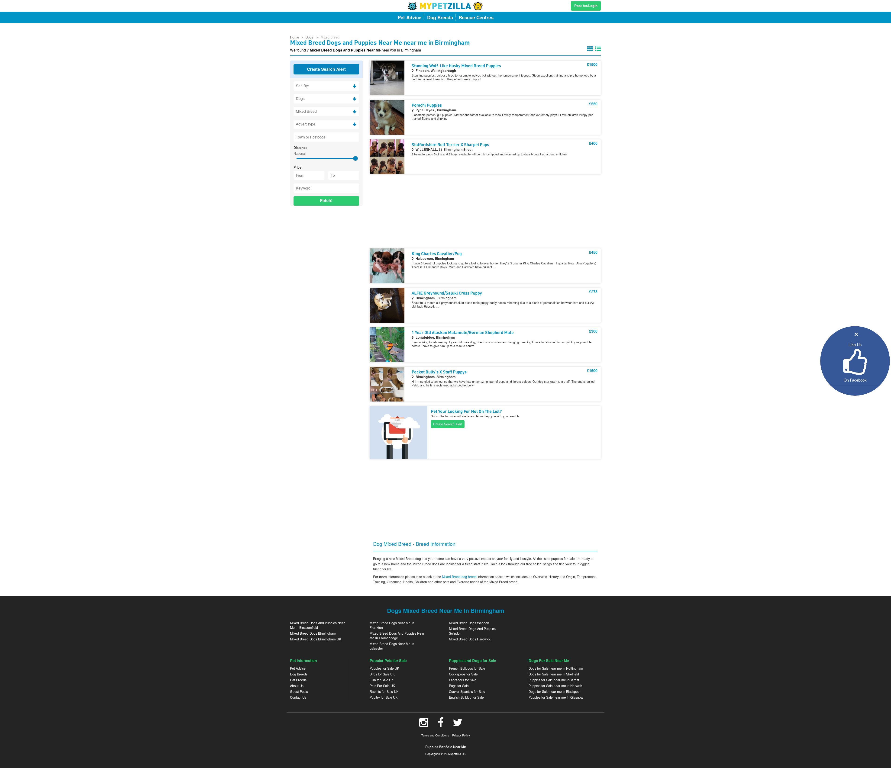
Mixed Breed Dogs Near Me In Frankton (392, 625)
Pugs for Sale (459, 685)
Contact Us (298, 697)
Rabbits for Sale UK (384, 691)
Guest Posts (299, 691)
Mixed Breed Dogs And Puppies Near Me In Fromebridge (397, 635)
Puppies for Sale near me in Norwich (555, 685)
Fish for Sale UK (382, 680)
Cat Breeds (298, 680)
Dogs (310, 37)
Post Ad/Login (585, 5)
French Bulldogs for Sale (467, 668)
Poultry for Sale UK (383, 697)
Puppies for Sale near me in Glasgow (556, 697)
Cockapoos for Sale (463, 674)
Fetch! (326, 200)
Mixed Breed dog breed (460, 576)
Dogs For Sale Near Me (549, 660)
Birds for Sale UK (382, 674)
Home (294, 37)
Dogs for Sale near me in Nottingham (556, 668)
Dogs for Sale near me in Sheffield (554, 674)
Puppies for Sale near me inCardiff (554, 680)
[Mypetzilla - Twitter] (458, 725)
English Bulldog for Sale (466, 697)
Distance (300, 147)
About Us (296, 685)
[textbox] (326, 137)
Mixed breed (330, 37)
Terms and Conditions (435, 735)
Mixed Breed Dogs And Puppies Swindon (472, 631)
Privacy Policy (461, 735)
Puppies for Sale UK (384, 668)
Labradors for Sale (462, 680)
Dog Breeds (298, 674)
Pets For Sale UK (382, 685)
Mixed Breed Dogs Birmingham (313, 633)
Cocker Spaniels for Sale (467, 691)
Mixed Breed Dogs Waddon (469, 622)
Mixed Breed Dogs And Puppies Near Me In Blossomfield (317, 625)
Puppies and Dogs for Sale (472, 660)
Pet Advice (298, 668)
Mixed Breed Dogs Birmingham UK (315, 639)
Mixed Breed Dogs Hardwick (470, 639)
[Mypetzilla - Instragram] (423, 725)
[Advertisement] (326, 239)
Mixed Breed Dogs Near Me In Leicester (392, 646)
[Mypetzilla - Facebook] (441, 725)
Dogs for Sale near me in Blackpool (554, 691)
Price (297, 167)
